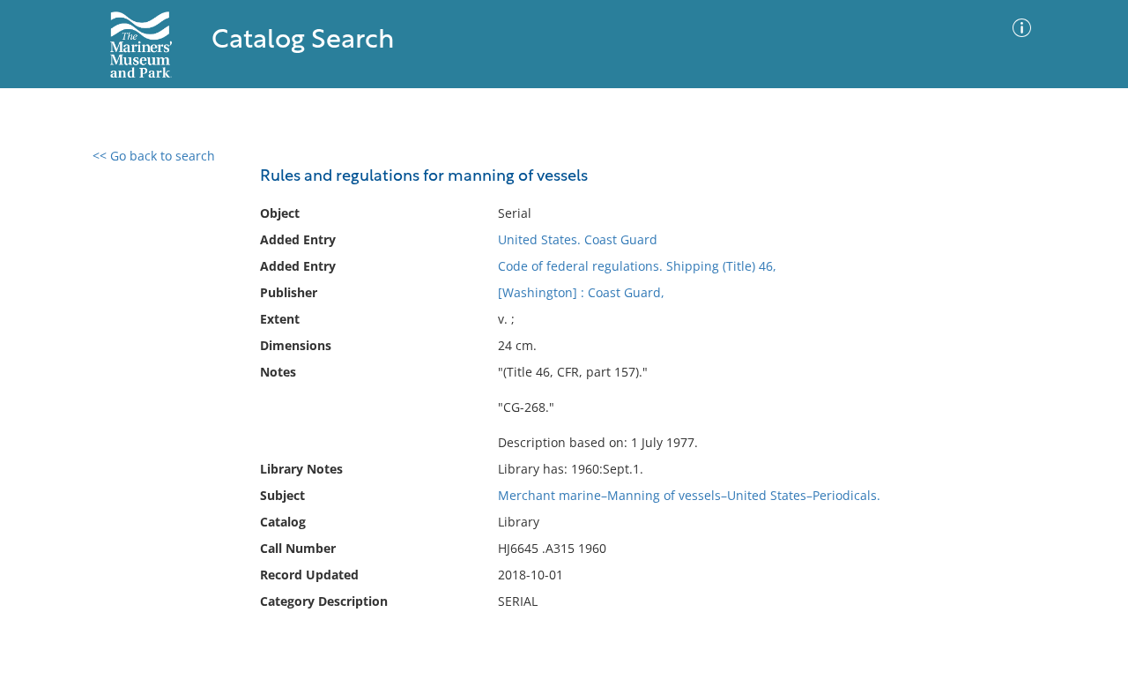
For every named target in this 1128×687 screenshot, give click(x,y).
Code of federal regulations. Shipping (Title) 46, (637, 266)
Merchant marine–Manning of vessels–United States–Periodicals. (689, 495)
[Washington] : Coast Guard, (581, 292)
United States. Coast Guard (577, 239)
